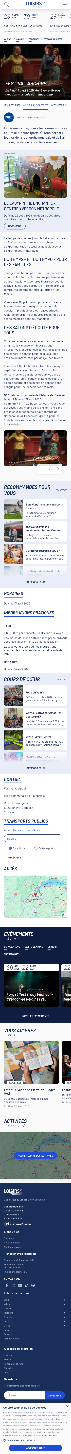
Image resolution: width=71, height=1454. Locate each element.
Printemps (34, 39)
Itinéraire (14, 857)
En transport (45, 848)
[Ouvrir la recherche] (7, 5)
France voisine (11, 1338)
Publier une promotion (15, 1271)
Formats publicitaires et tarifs (19, 1260)
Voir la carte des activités (35, 1155)
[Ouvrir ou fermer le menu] (64, 5)
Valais (7, 1304)
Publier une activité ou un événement (13, 1266)
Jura (6, 1321)
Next (58, 469)
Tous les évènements (35, 1015)
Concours (9, 1238)
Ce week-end (12, 946)
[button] (35, 1440)
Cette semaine (34, 946)
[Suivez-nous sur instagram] (14, 1285)
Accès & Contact (35, 105)
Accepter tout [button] (35, 1448)
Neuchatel (9, 1317)
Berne (7, 1325)
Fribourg (8, 1312)
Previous (42, 469)
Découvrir (14, 226)
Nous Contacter (12, 1242)
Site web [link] (10, 812)
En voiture (19, 848)
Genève (7, 1308)
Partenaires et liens (13, 1363)
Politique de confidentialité (44, 1435)
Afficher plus (35, 581)
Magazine (8, 1368)
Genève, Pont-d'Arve (26, 830)
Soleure (8, 1329)
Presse (7, 1359)
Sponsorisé (9, 153)
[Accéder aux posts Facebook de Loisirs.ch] (7, 1285)
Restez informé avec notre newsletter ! (23, 1385)
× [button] (67, 1406)
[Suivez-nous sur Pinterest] (33, 1285)
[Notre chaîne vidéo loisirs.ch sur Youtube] (20, 1285)
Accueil (8, 39)
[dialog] (35, 1428)
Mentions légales (12, 1246)
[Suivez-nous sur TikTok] (27, 1285)
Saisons (20, 39)
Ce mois (52, 946)
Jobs (6, 1372)
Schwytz (8, 1334)
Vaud (6, 1299)
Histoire (8, 1355)
